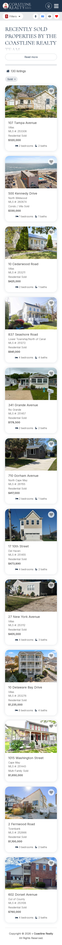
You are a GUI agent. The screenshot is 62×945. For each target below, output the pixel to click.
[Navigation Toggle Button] (56, 6)
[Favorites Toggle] (56, 16)
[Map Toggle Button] (42, 16)
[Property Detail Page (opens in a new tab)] (31, 101)
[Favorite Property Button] (51, 91)
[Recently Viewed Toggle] (49, 16)
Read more (31, 57)
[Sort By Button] (35, 16)
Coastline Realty (43, 933)
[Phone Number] (48, 6)
